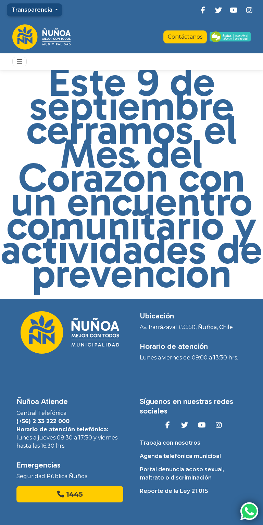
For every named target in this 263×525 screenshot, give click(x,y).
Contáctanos (185, 37)
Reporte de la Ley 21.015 (174, 491)
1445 (73, 494)
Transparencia (32, 9)
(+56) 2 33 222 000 (43, 421)
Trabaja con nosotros (170, 442)
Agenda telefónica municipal (180, 456)
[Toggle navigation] (19, 61)
